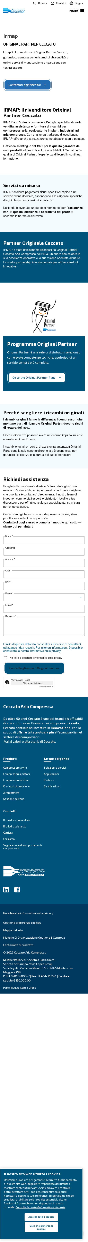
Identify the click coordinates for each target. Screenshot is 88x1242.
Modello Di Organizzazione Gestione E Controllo (34, 937)
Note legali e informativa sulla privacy (28, 913)
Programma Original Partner (42, 344)
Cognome (10, 547)
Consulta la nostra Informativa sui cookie (40, 1207)
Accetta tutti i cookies (41, 1216)
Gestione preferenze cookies (22, 922)
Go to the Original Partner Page (34, 377)
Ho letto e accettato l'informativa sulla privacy (36, 658)
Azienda (10, 559)
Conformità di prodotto (18, 945)
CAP (8, 582)
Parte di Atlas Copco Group (19, 987)
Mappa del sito (13, 930)
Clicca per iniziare (32, 683)
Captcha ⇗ (46, 686)
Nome (9, 536)
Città (8, 570)
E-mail (9, 605)
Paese (9, 593)
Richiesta (10, 616)
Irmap (10, 35)
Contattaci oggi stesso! (25, 84)
